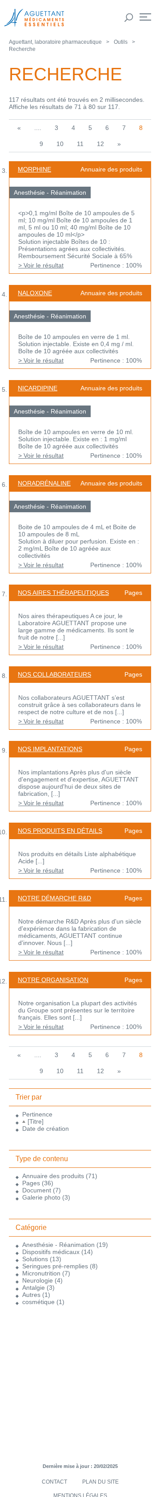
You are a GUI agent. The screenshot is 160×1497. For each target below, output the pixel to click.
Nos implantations (50, 749)
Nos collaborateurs (54, 674)
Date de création (45, 1128)
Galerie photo (41, 1197)
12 (100, 143)
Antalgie (33, 1287)
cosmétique (38, 1301)
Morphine (34, 169)
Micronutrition (41, 1273)
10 (60, 143)
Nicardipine (37, 388)
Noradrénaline (44, 483)
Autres (31, 1294)
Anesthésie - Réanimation (58, 1244)
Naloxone (35, 293)
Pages (31, 1183)
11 (80, 143)
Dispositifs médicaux (51, 1251)
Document (36, 1190)
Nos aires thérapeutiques (63, 592)
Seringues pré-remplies (55, 1266)
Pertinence (37, 1114)
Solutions (35, 1259)
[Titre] (36, 1121)
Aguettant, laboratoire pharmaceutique (55, 42)
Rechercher (128, 17)
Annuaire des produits (53, 1175)
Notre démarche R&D (54, 898)
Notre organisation (53, 979)
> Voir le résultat (41, 265)
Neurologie (37, 1280)
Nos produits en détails (60, 830)
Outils (121, 42)
